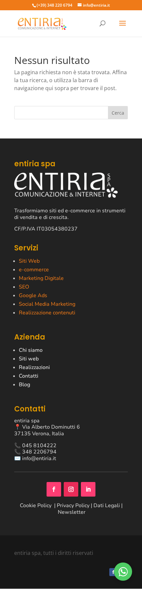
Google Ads (33, 295)
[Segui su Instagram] (71, 489)
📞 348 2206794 (35, 451)
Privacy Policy (73, 505)
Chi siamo (31, 350)
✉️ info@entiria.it (35, 458)
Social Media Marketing (47, 304)
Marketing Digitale (41, 278)
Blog (24, 384)
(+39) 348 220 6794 (54, 5)
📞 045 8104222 (35, 445)
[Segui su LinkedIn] (88, 489)
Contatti (28, 376)
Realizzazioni (34, 367)
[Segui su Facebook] (54, 489)
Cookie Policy (36, 505)
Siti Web (29, 261)
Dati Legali (106, 505)
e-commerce (34, 269)
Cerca (118, 113)
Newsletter (72, 512)
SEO (24, 287)
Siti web (29, 358)
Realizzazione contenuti (47, 312)
